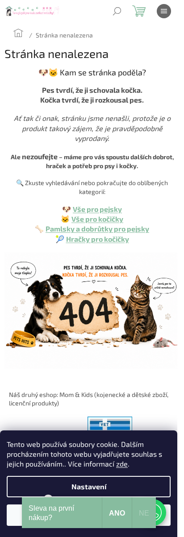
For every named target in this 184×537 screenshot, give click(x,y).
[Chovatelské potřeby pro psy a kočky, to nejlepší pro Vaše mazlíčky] (92, 310)
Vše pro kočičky (97, 219)
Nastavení (88, 486)
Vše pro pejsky (97, 209)
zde (122, 463)
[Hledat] (117, 11)
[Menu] (164, 11)
